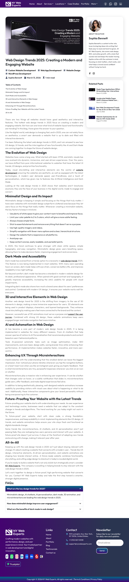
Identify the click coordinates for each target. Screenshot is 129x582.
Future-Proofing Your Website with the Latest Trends (25, 109)
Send (102, 550)
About (39, 4)
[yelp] (36, 556)
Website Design (73, 70)
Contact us (50, 552)
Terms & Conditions (81, 579)
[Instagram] (16, 556)
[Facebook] (7, 556)
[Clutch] (41, 556)
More (93, 4)
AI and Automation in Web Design (18, 102)
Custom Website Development (22, 70)
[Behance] (31, 556)
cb (27, 556)
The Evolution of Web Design (16, 89)
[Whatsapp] (11, 556)
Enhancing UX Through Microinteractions (21, 106)
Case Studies (73, 4)
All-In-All (9, 113)
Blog (48, 545)
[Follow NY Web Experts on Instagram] (115, 4)
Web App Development (51, 70)
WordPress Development (19, 73)
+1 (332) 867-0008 (76, 540)
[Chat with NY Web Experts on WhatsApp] (110, 4)
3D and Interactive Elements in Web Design (21, 99)
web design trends (69, 260)
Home (32, 4)
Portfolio (85, 4)
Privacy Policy (96, 579)
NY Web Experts (12, 465)
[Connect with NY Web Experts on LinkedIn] (120, 4)
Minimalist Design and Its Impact (18, 92)
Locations (59, 4)
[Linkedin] (21, 556)
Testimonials (51, 549)
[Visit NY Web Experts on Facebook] (105, 4)
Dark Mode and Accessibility (16, 96)
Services (48, 4)
